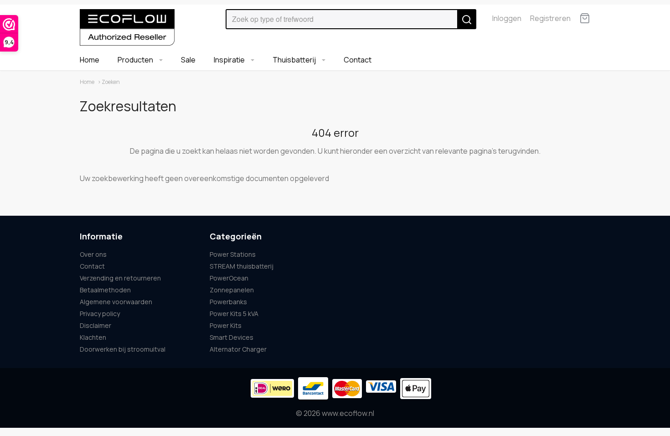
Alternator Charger (238, 349)
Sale (188, 60)
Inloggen (506, 18)
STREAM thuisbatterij (241, 266)
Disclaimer (95, 325)
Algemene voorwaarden (116, 301)
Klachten (93, 337)
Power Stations (233, 254)
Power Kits (226, 325)
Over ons (93, 254)
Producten (136, 60)
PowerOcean (229, 278)
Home (89, 60)
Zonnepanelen (232, 289)
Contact (357, 60)
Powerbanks (228, 301)
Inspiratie (230, 60)
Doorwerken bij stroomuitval (122, 349)
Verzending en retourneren (120, 278)
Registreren (550, 18)
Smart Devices (231, 337)
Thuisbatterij (295, 60)
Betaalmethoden (105, 289)
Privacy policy (100, 313)
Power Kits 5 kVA (234, 313)
